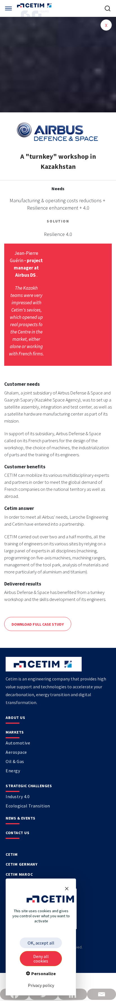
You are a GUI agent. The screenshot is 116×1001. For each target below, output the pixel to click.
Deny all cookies (41, 959)
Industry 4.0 (18, 796)
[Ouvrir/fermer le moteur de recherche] (107, 8)
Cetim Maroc (19, 874)
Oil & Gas (15, 761)
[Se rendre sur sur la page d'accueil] (35, 5)
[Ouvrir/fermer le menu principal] (8, 8)
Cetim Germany (22, 864)
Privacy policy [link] (41, 985)
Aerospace (16, 752)
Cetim (12, 854)
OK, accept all (41, 943)
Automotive (18, 743)
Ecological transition (28, 806)
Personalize (43, 973)
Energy (13, 770)
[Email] (101, 994)
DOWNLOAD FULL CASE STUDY (38, 624)
